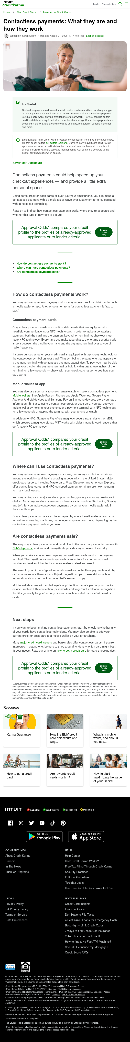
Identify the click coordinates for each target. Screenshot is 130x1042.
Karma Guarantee (19, 734)
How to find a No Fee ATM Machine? (88, 941)
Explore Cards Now (103, 232)
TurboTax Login (74, 882)
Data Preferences (16, 920)
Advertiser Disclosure (27, 163)
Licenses (55, 986)
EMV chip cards (23, 548)
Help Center (72, 855)
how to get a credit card (71, 650)
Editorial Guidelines (77, 877)
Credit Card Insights (77, 903)
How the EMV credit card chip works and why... (63, 738)
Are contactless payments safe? (38, 272)
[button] (126, 4)
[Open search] (120, 4)
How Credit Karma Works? (82, 861)
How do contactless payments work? (41, 263)
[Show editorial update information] (70, 36)
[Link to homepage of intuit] (13, 809)
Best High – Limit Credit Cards (84, 925)
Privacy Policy (14, 903)
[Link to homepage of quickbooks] (70, 809)
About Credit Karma (17, 855)
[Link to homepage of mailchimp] (87, 809)
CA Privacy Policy (16, 909)
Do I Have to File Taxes (79, 914)
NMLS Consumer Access (72, 986)
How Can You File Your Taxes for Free (89, 888)
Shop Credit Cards (26, 12)
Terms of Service (16, 914)
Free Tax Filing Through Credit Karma (88, 866)
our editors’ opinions (56, 142)
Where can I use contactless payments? (43, 267)
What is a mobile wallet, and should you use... (105, 738)
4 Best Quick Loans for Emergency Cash (91, 920)
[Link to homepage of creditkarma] (51, 809)
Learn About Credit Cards (57, 12)
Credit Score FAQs (77, 952)
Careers (10, 861)
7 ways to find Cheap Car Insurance (87, 930)
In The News (13, 866)
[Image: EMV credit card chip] (65, 721)
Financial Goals (75, 909)
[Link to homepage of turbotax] (33, 809)
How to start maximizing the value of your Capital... (107, 777)
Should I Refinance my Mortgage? (86, 947)
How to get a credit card (19, 775)
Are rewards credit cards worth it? (62, 775)
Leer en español (95, 35)
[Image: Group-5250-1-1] (21, 721)
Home (6, 12)
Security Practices (76, 872)
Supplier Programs (17, 872)
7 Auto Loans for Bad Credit (82, 936)
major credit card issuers (36, 642)
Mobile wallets (21, 395)
